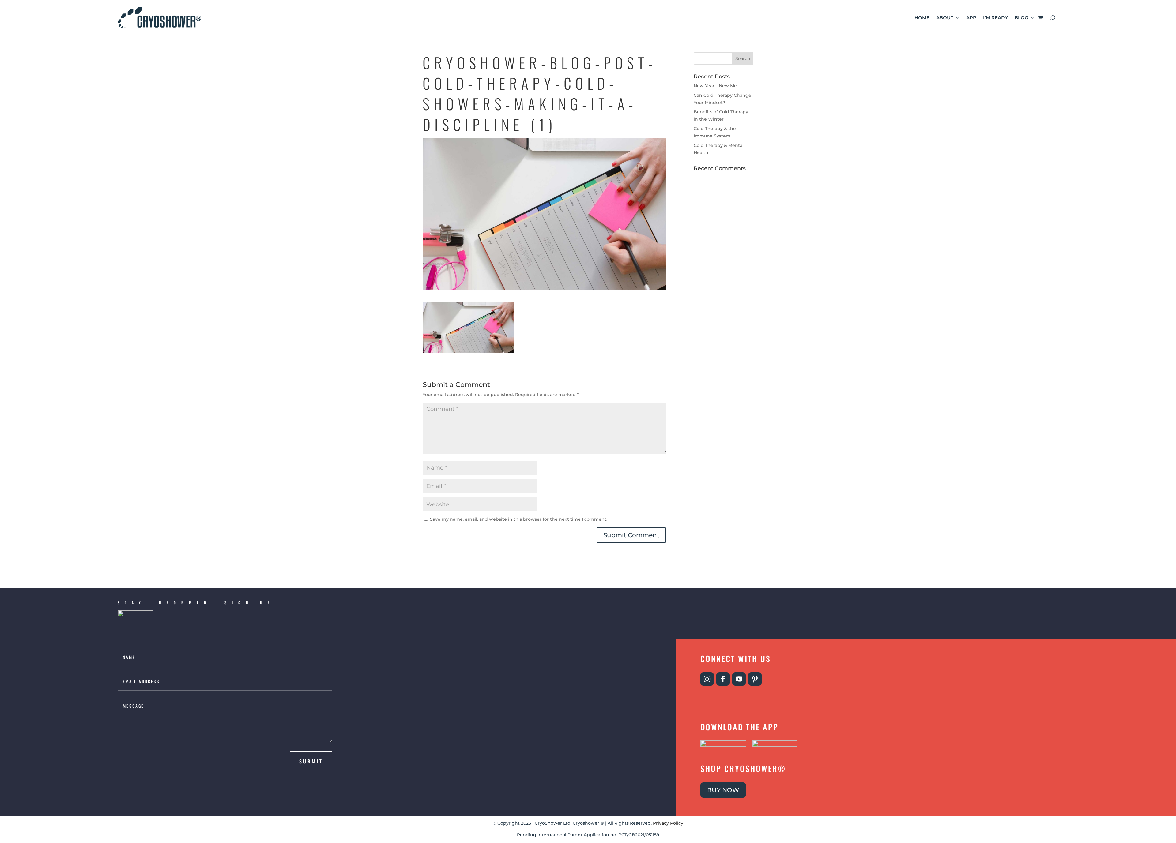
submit (311, 761)
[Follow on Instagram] (707, 679)
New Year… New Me (715, 85)
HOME (921, 18)
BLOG (1021, 18)
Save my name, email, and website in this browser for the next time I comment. (518, 519)
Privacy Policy (668, 823)
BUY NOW (723, 790)
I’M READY (995, 18)
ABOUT (944, 18)
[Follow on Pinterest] (755, 679)
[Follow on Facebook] (723, 679)
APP (971, 18)
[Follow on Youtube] (739, 679)
